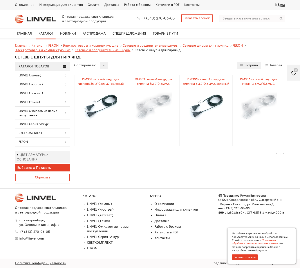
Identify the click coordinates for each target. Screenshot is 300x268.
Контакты (192, 5)
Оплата (93, 5)
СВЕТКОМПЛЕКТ (30, 133)
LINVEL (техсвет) (30, 93)
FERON (23, 141)
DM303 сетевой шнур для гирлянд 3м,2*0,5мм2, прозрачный (153, 84)
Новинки (68, 33)
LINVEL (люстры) (30, 84)
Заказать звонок (197, 18)
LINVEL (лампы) (30, 75)
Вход (281, 4)
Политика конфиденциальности (40, 263)
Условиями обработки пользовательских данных (255, 242)
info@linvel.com (31, 238)
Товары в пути (165, 33)
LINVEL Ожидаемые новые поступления (37, 113)
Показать (43, 167)
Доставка (111, 5)
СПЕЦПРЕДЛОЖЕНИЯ (129, 33)
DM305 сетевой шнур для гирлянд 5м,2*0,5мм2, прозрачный (258, 84)
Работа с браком (137, 5)
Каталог (45, 33)
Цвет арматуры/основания (32, 157)
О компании (24, 5)
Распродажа (94, 33)
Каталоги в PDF (167, 5)
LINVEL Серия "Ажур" (33, 124)
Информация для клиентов (61, 5)
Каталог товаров (33, 66)
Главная (24, 33)
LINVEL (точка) (29, 102)
